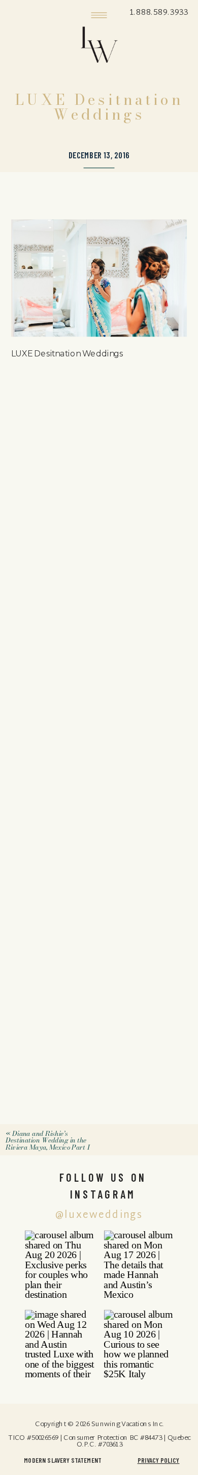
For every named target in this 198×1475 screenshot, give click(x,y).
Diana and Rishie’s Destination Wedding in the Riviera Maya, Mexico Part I (47, 1140)
